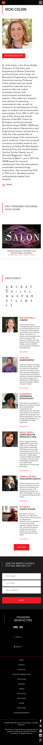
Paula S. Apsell (28, 435)
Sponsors (21, 665)
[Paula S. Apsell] (10, 439)
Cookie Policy (21, 708)
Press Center (21, 679)
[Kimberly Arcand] (10, 483)
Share (9, 185)
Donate (21, 703)
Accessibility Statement (21, 713)
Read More (23, 352)
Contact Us (21, 669)
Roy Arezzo (27, 508)
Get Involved (21, 698)
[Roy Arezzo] (10, 514)
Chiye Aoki (27, 359)
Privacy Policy (21, 693)
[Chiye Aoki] (10, 364)
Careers (21, 689)
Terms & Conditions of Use (21, 674)
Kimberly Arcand (30, 478)
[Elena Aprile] (10, 401)
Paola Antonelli (27, 319)
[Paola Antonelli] (10, 325)
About (22, 660)
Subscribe (21, 684)
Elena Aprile (27, 396)
